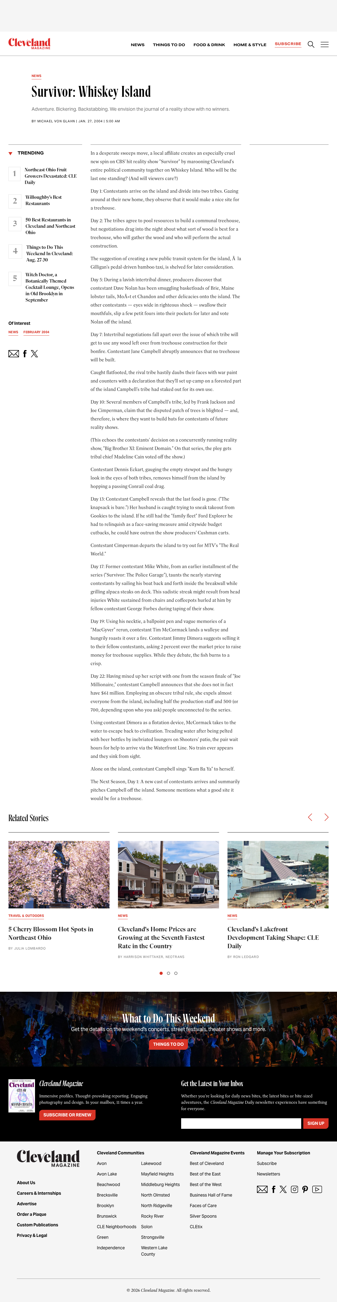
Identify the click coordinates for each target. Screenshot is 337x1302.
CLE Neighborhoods (116, 1227)
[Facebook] (273, 1189)
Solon (146, 1227)
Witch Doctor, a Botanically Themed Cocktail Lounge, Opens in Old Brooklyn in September (50, 288)
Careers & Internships (39, 1193)
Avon (102, 1163)
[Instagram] (294, 1189)
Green (102, 1237)
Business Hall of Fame (211, 1195)
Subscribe (288, 43)
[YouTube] (317, 1189)
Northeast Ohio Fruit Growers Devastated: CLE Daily (51, 176)
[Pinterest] (305, 1189)
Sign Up (316, 1123)
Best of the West (206, 1184)
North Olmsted (155, 1195)
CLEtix (196, 1227)
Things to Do (169, 44)
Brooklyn (105, 1205)
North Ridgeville (156, 1205)
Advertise (27, 1204)
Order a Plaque (31, 1214)
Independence (111, 1248)
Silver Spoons (203, 1216)
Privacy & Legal (32, 1235)
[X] (283, 1189)
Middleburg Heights (160, 1184)
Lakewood (151, 1163)
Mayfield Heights (157, 1174)
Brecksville (107, 1195)
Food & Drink (209, 44)
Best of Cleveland (207, 1163)
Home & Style (250, 44)
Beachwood (108, 1184)
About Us (26, 1182)
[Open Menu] (325, 45)
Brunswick (107, 1216)
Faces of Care (203, 1205)
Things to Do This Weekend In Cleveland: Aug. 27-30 (49, 254)
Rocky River (152, 1216)
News (138, 44)
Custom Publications (37, 1225)
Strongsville (152, 1237)
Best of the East (205, 1174)
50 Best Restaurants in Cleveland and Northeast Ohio (50, 226)
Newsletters (268, 1174)
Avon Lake (107, 1174)
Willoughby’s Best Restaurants (44, 200)
